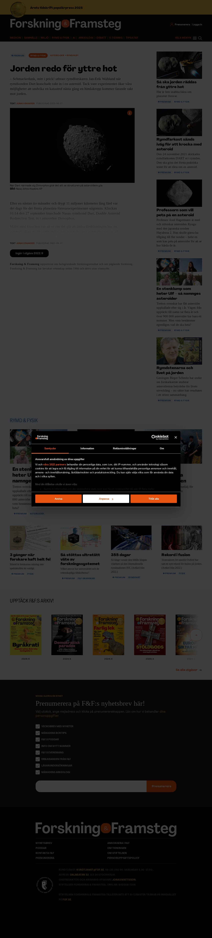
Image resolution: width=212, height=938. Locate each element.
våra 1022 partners (54, 464)
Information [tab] (87, 448)
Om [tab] (162, 448)
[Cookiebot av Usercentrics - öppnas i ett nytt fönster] (153, 437)
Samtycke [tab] (50, 448)
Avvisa (58, 498)
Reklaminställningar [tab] (124, 448)
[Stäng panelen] (176, 437)
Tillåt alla (154, 498)
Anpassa (104, 498)
